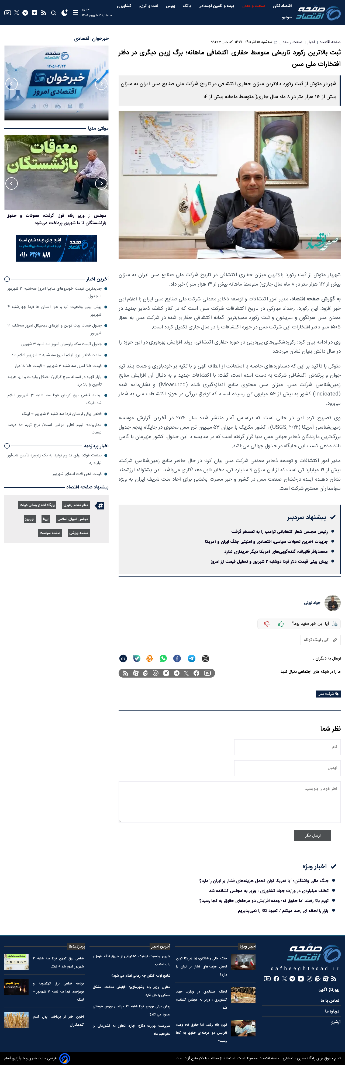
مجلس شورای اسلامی (72, 519)
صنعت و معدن (254, 6)
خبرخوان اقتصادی (91, 38)
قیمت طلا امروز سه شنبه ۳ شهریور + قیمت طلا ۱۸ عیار (58, 366)
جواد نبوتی (312, 603)
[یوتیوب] (7, 12)
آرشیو (336, 1022)
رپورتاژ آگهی (330, 990)
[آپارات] (136, 673)
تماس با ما (330, 1000)
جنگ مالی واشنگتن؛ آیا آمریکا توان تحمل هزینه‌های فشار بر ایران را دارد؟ (264, 880)
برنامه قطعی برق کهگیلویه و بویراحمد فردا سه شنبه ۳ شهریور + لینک (58, 991)
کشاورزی (124, 6)
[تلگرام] (25, 13)
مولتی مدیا (98, 129)
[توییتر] (16, 12)
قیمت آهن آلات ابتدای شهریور (77, 474)
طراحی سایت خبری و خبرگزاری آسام (30, 1058)
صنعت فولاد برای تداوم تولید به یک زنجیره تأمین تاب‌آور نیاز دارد (55, 459)
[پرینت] (123, 658)
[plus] (281, 624)
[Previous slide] (101, 84)
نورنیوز (29, 519)
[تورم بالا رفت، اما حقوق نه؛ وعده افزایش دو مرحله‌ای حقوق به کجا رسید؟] (243, 1028)
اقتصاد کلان (283, 6)
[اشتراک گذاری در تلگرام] (191, 658)
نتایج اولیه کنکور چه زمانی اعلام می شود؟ (141, 975)
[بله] (136, 658)
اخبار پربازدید (96, 446)
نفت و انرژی (149, 6)
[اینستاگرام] (34, 12)
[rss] (44, 13)
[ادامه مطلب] (7, 279)
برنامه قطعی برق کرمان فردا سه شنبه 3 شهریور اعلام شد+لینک (55, 399)
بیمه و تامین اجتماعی (216, 6)
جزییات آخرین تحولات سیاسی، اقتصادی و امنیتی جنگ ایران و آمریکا (266, 541)
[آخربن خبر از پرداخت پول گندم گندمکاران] (16, 1020)
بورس (171, 6)
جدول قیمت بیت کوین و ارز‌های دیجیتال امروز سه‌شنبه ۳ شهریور (55, 329)
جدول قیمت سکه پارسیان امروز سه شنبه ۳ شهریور (61, 344)
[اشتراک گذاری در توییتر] (205, 658)
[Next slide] (11, 84)
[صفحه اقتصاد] (318, 13)
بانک (187, 6)
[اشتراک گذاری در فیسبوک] (177, 658)
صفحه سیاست (50, 533)
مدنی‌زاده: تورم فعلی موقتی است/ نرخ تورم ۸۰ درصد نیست (55, 429)
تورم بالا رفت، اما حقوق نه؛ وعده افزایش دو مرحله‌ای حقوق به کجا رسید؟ (264, 900)
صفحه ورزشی (78, 533)
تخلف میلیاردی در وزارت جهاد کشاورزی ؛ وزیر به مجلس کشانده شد (269, 890)
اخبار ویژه (248, 946)
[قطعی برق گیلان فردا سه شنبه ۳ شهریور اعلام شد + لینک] (16, 962)
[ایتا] (150, 658)
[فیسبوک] (196, 673)
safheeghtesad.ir (306, 969)
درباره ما (333, 1011)
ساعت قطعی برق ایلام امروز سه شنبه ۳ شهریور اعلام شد (56, 355)
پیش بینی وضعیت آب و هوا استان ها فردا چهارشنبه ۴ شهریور (55, 311)
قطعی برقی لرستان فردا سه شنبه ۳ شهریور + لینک (62, 414)
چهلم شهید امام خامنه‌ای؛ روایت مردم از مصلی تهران (60, 215)
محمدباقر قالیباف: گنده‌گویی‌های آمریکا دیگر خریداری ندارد (276, 551)
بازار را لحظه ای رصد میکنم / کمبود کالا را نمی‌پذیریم (283, 910)
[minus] (266, 624)
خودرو (287, 17)
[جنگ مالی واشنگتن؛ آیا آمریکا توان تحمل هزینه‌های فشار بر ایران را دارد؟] (243, 962)
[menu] (75, 12)
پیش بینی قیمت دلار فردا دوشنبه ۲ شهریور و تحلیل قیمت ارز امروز (269, 561)
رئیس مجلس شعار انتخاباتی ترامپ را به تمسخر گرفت (279, 531)
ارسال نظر (312, 835)
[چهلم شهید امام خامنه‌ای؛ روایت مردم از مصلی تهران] (56, 172)
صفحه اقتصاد (269, 1058)
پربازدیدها (77, 946)
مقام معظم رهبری (76, 505)
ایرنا (46, 519)
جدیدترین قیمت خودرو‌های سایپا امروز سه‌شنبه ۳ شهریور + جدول (55, 292)
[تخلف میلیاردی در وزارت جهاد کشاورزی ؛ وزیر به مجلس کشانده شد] (243, 995)
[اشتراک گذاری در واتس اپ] (163, 658)
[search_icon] (53, 12)
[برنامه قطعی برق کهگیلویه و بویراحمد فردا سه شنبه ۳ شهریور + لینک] (16, 987)
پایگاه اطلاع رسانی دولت (37, 505)
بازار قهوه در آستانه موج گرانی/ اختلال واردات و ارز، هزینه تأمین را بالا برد (55, 381)
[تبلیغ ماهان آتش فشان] (56, 260)
